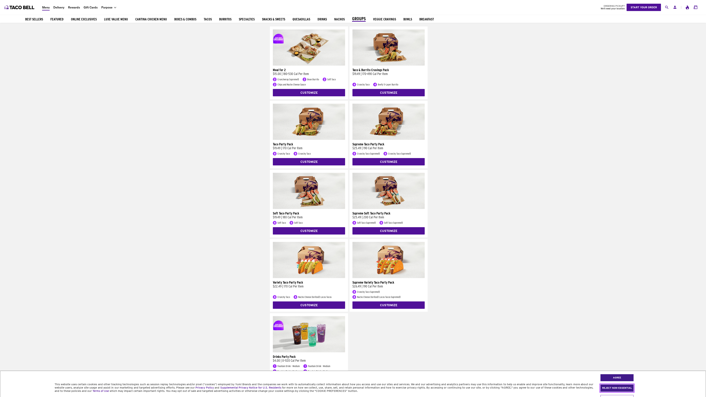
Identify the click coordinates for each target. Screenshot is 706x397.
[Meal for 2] (309, 64)
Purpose (107, 7)
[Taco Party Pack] (309, 138)
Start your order (644, 7)
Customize (309, 92)
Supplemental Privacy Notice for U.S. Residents (250, 387)
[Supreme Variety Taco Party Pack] (388, 277)
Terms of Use (100, 391)
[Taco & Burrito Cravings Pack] (388, 64)
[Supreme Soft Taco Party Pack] (388, 208)
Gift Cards (91, 7)
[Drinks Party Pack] (309, 351)
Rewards (74, 7)
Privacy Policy (204, 387)
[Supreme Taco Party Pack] (388, 138)
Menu (46, 7)
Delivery (58, 7)
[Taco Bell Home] (20, 7)
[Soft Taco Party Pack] (309, 208)
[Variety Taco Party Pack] (309, 277)
